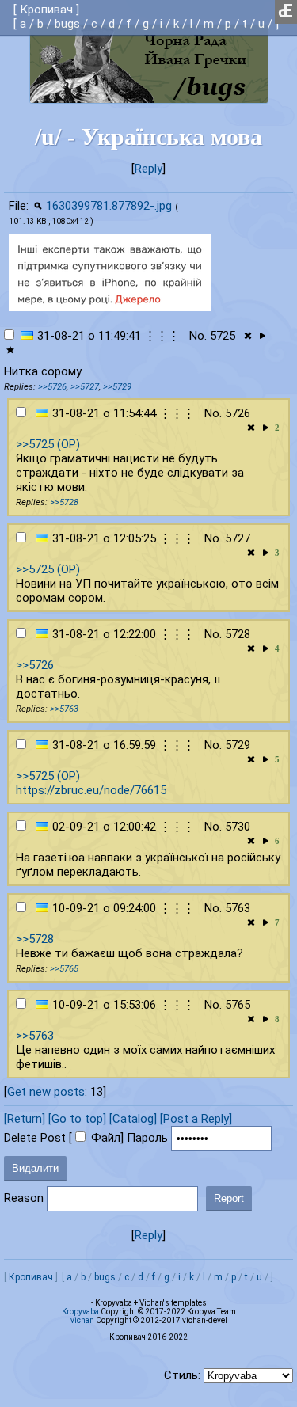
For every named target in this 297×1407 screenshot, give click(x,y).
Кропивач (46, 9)
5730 (237, 826)
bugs (67, 24)
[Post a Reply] (196, 1119)
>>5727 (84, 387)
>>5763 (64, 709)
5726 (237, 413)
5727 (237, 538)
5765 (237, 1005)
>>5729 (117, 387)
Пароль (147, 1138)
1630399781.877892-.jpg (109, 206)
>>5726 (52, 387)
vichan (82, 1320)
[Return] (24, 1119)
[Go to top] (77, 1119)
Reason (24, 1198)
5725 (222, 336)
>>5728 (64, 502)
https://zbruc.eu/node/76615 (91, 790)
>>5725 (35, 444)
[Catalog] (133, 1119)
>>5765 (64, 969)
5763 (237, 908)
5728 (237, 634)
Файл (105, 1138)
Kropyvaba (80, 1311)
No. (198, 336)
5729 (237, 745)
